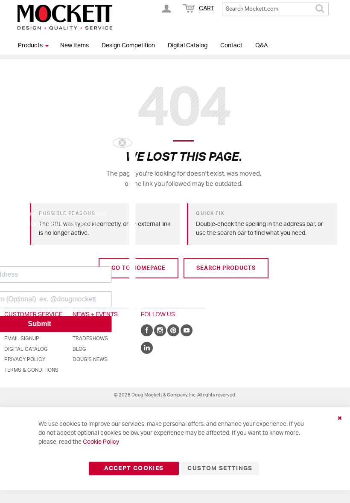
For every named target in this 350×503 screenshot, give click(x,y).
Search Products (226, 268)
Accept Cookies (133, 468)
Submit (83, 323)
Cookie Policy (101, 442)
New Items (74, 46)
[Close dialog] (166, 142)
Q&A (261, 46)
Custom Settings (219, 468)
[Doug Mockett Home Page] (65, 17)
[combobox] (275, 9)
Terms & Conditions (31, 370)
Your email (28, 259)
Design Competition (128, 46)
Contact (231, 46)
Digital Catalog (187, 46)
